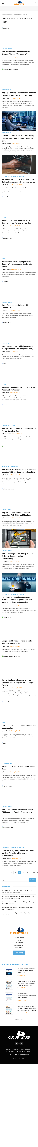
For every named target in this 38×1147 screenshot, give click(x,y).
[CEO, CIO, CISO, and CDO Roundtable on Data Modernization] (19, 710)
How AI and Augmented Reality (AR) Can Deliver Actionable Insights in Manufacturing (17, 556)
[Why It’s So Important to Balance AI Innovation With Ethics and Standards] (19, 497)
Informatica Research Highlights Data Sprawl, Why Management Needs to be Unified (17, 264)
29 (23, 872)
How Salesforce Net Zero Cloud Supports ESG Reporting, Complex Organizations (17, 811)
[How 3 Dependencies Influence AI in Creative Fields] (19, 290)
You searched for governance (14, 14)
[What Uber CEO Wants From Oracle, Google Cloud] (19, 751)
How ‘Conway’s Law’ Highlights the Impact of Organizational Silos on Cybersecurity (18, 347)
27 (15, 872)
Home (3, 14)
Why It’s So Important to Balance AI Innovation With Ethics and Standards (16, 514)
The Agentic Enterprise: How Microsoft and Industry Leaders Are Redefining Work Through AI (26, 1008)
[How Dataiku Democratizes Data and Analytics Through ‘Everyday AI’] (19, 36)
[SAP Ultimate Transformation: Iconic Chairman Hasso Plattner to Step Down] (19, 205)
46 (34, 872)
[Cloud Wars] (19, 3)
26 (12, 872)
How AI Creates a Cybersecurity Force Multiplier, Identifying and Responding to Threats (18, 682)
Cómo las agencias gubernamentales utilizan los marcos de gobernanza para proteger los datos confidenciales (17, 600)
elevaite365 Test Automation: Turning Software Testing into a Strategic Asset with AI (26, 983)
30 (27, 872)
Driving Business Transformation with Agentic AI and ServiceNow (26, 996)
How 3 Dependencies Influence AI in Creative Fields (16, 306)
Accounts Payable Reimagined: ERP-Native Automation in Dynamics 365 (26, 971)
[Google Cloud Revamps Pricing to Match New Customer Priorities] (19, 626)
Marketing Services (23, 1051)
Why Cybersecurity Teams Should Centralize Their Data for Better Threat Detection (19, 94)
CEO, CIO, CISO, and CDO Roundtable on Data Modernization (19, 727)
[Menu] (3, 3)
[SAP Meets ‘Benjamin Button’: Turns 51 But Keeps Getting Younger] (19, 372)
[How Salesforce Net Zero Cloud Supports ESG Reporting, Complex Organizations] (19, 794)
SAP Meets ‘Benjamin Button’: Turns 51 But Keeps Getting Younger (19, 388)
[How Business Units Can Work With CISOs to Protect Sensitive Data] (19, 413)
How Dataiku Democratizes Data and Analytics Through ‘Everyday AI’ (16, 53)
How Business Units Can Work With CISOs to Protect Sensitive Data (19, 429)
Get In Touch (10, 1051)
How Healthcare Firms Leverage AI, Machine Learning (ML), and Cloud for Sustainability (19, 471)
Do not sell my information (19, 1054)
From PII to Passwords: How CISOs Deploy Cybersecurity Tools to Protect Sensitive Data (18, 138)
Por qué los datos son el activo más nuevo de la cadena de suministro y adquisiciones (18, 180)
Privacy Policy (25, 1049)
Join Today (19, 952)
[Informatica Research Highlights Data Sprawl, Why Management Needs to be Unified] (19, 246)
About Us (15, 1049)
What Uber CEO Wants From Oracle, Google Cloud (18, 768)
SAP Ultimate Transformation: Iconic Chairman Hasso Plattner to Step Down (17, 221)
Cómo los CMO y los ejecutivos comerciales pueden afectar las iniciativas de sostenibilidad (18, 853)
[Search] (35, 3)
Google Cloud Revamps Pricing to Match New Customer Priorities (17, 642)
